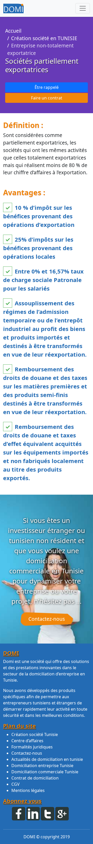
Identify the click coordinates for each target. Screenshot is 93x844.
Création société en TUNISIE (44, 38)
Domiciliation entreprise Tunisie (42, 765)
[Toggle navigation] (82, 8)
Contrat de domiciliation (35, 778)
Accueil (13, 30)
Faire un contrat (46, 98)
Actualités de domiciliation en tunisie (47, 759)
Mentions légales (28, 790)
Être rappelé (47, 87)
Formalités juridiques (32, 747)
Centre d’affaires (27, 741)
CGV (15, 784)
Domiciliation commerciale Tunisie (44, 772)
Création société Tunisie (34, 734)
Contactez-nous (46, 618)
